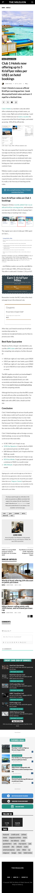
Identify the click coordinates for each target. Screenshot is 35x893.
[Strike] (10, 642)
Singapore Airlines (11, 59)
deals (10, 513)
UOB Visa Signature (10, 446)
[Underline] (8, 642)
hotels (23, 513)
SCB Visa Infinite (9, 459)
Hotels (8, 8)
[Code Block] (19, 642)
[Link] (21, 642)
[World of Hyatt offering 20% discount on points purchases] (17, 571)
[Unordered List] (14, 642)
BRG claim (11, 348)
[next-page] (31, 616)
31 (32, 773)
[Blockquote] (16, 642)
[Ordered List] (12, 642)
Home (3, 8)
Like (7, 818)
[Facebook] (3, 102)
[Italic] (6, 642)
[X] (8, 102)
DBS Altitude (8, 465)
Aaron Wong (8, 83)
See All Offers (17, 721)
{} (23, 642)
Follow (17, 818)
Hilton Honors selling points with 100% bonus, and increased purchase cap (17, 608)
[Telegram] (12, 102)
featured (16, 513)
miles (12, 515)
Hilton (3, 612)
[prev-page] (28, 616)
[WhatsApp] (16, 102)
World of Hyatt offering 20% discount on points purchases (17, 581)
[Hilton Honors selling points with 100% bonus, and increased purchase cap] (17, 597)
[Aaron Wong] (3, 84)
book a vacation (23, 117)
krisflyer (5, 515)
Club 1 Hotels (6, 109)
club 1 (4, 513)
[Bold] (3, 642)
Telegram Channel (16, 481)
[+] (25, 642)
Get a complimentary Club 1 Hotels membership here (18, 191)
